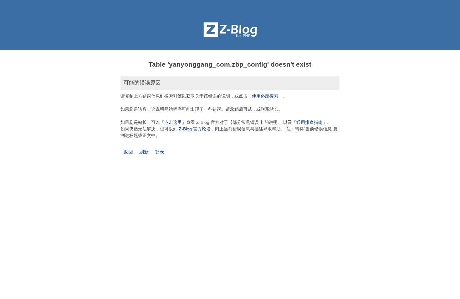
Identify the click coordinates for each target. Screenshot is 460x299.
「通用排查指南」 (309, 122)
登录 (159, 152)
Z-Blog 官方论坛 (195, 128)
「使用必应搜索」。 (267, 96)
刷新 (144, 152)
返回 (128, 152)
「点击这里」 (173, 122)
